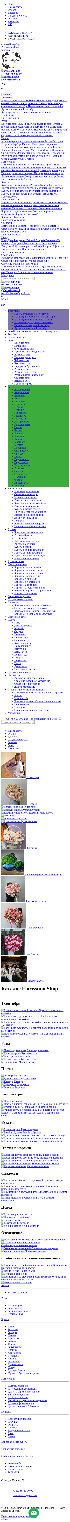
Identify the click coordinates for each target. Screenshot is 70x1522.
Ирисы (49, 147)
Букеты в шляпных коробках (30, 503)
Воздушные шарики (19, 1430)
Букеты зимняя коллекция (46, 190)
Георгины (7, 144)
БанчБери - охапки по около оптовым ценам (26, 112)
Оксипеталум (9, 153)
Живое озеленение (39, 260)
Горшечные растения (13, 1449)
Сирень (32, 155)
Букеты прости (32, 243)
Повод (4, 237)
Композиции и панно (20, 1466)
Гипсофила (14, 1361)
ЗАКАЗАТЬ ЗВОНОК (20, 32)
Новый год (36, 246)
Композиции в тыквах (14, 164)
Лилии (27, 150)
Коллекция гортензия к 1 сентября (31, 103)
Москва (5, 50)
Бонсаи (55, 266)
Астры (48, 141)
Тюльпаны (56, 155)
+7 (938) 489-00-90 (11, 73)
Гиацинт (27, 144)
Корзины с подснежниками (16, 211)
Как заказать (15, 7)
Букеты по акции (17, 1292)
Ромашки (22, 155)
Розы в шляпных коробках (50, 132)
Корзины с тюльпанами (25, 208)
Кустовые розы (25, 129)
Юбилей (31, 240)
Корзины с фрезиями (50, 208)
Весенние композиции (25, 170)
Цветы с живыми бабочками (17, 179)
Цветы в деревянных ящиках (17, 173)
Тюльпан (13, 1329)
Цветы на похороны (33, 249)
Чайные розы (9, 129)
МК (10, 24)
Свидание (17, 243)
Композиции (8, 161)
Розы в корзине (22, 369)
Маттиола (36, 150)
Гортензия (13, 1338)
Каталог (6, 94)
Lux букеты (55, 185)
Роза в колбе (21, 698)
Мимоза (47, 150)
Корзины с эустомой (26, 214)
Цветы (5, 138)
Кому (4, 240)
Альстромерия (9, 141)
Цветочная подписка (12, 252)
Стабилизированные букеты (17, 1456)
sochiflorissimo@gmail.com (15, 293)
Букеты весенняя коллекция (17, 193)
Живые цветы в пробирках (50, 176)
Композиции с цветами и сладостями (36, 228)
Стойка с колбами (18, 1397)
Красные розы (9, 123)
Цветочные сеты (10, 234)
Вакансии (13, 21)
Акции (5, 1285)
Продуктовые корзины (14, 220)
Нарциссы (57, 150)
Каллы (56, 147)
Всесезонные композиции (30, 167)
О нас (11, 4)
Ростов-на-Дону (10, 47)
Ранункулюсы (9, 155)
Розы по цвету (31, 126)
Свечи (11, 1436)
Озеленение (7, 255)
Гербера (17, 144)
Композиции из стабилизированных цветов (26, 266)
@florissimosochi (10, 79)
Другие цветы (36, 147)
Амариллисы (25, 141)
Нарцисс (12, 1349)
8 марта (46, 246)
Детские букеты (16, 1370)
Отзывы (12, 18)
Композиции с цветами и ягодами (20, 225)
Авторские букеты (37, 188)
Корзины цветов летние (34, 205)
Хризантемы (17, 158)
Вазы (11, 1433)
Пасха (5, 249)
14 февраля (57, 246)
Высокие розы (26, 135)
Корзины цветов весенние (28, 573)
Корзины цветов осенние (43, 202)
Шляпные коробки (18, 1385)
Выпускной (8, 246)
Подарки (29, 176)
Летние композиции (12, 176)
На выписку (21, 637)
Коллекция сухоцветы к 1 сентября (33, 322)
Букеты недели (56, 188)
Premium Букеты (39, 185)
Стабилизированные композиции (20, 263)
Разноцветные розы (19, 1311)
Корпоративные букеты (14, 1441)
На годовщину (49, 243)
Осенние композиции (39, 164)
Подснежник (43, 153)
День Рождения (17, 240)
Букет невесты (9, 196)
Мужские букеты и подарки (23, 1373)
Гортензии (7, 147)
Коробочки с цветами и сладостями (27, 1400)
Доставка (13, 12)
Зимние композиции (25, 497)
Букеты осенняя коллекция (16, 190)
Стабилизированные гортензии (35, 272)
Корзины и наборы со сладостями (33, 613)
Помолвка (51, 240)
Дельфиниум (21, 147)
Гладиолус (51, 144)
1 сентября (7, 97)
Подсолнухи (58, 153)
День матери (22, 246)
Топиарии (12, 272)
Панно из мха (21, 704)
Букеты (5, 182)
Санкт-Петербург (11, 44)
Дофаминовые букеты (13, 188)
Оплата (12, 9)
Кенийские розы (43, 135)
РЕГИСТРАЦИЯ (26, 38)
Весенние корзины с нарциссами (32, 590)
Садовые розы (9, 135)
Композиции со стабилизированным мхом (32, 269)
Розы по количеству (24, 132)
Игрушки (13, 1421)
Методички (7, 275)
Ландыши (17, 150)
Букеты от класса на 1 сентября (19, 100)
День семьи (15, 249)
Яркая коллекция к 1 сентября (18, 109)
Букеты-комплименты (45, 193)
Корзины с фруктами (13, 217)
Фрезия (5, 158)
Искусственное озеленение (16, 257)
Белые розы (24, 123)
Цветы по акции (10, 118)
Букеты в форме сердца (51, 170)
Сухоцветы (43, 155)
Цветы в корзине (10, 199)
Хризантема (14, 1352)
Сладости (6, 222)
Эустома (29, 158)
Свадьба (40, 240)
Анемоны (38, 141)
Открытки (13, 1424)
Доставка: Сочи (17, 29)
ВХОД (11, 38)
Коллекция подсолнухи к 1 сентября (34, 316)
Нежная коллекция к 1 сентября (45, 106)
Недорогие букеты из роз (48, 129)
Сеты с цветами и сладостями (30, 608)
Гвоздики (57, 141)
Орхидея (22, 153)
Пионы (31, 153)
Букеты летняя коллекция (15, 185)
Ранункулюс (14, 1347)
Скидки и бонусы (18, 15)
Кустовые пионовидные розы (30, 351)
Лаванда (6, 150)
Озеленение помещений (15, 260)
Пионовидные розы (51, 126)
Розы (4, 120)
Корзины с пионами (25, 578)
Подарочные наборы (19, 1418)
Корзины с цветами (18, 1394)
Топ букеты (7, 115)
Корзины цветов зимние (15, 202)
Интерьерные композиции (48, 173)
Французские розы (42, 123)
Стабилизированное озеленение (50, 257)
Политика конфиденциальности (19, 1516)
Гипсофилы (39, 144)
